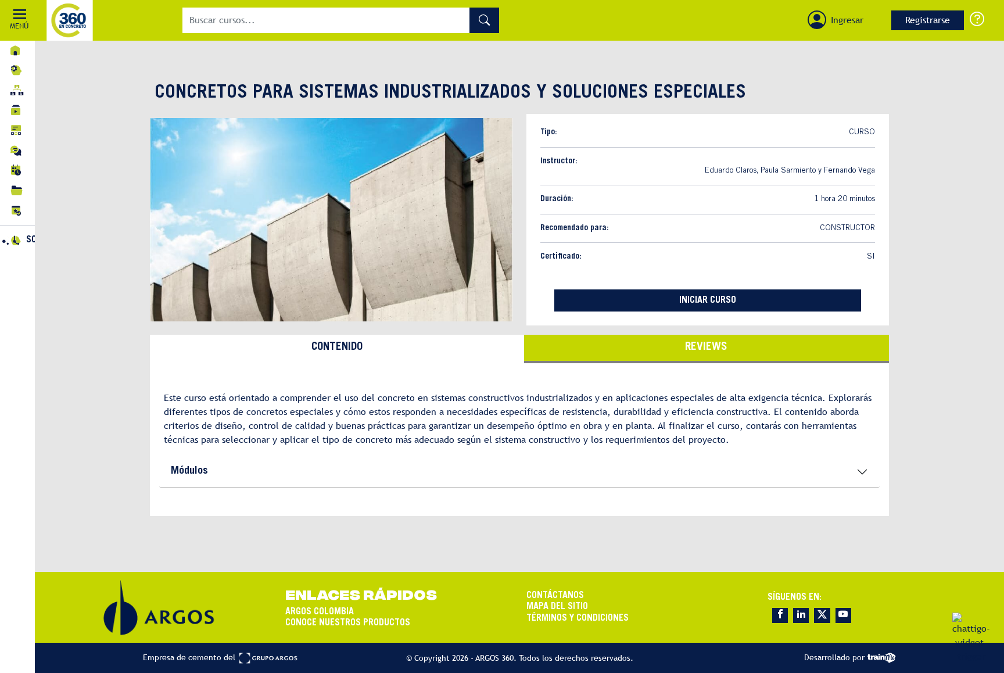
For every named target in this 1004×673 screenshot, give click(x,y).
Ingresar (847, 20)
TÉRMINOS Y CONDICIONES (577, 618)
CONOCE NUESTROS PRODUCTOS (347, 623)
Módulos (189, 471)
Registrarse (927, 20)
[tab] (337, 349)
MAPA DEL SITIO (557, 606)
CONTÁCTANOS (555, 595)
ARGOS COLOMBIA (319, 612)
